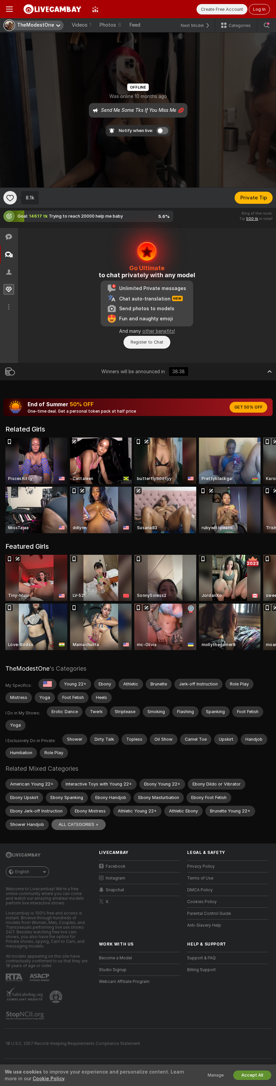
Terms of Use (200, 878)
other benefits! (158, 331)
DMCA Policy (200, 890)
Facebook (116, 866)
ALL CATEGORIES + (79, 824)
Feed (134, 25)
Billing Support (201, 969)
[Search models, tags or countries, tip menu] (266, 25)
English (22, 871)
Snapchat (115, 890)
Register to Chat (147, 342)
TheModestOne (27, 668)
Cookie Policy (48, 1078)
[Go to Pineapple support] (56, 996)
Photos (110, 25)
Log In (259, 9)
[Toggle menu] (9, 9)
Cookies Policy (202, 901)
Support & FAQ (201, 958)
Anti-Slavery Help (204, 925)
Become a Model (115, 958)
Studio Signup (113, 969)
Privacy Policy (201, 866)
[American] (47, 684)
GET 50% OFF (248, 407)
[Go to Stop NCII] (25, 1016)
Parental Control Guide (209, 913)
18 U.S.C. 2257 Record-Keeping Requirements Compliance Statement (73, 1043)
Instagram (115, 878)
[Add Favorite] (10, 197)
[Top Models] (95, 9)
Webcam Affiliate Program (124, 981)
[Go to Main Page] (52, 9)
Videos (81, 25)
